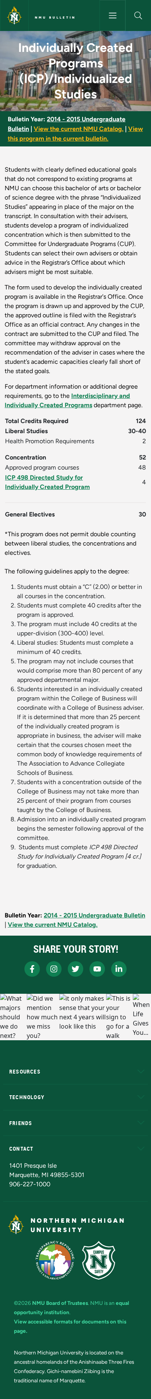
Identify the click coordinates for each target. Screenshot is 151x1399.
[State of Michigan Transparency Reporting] (55, 1260)
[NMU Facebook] (32, 969)
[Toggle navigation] (112, 15)
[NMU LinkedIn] (119, 969)
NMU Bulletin (55, 17)
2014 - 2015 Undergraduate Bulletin (94, 915)
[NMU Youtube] (97, 969)
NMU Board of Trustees (60, 1303)
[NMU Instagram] (54, 969)
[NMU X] (75, 969)
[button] (138, 15)
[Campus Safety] (98, 1260)
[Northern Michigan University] (14, 15)
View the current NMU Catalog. (79, 129)
